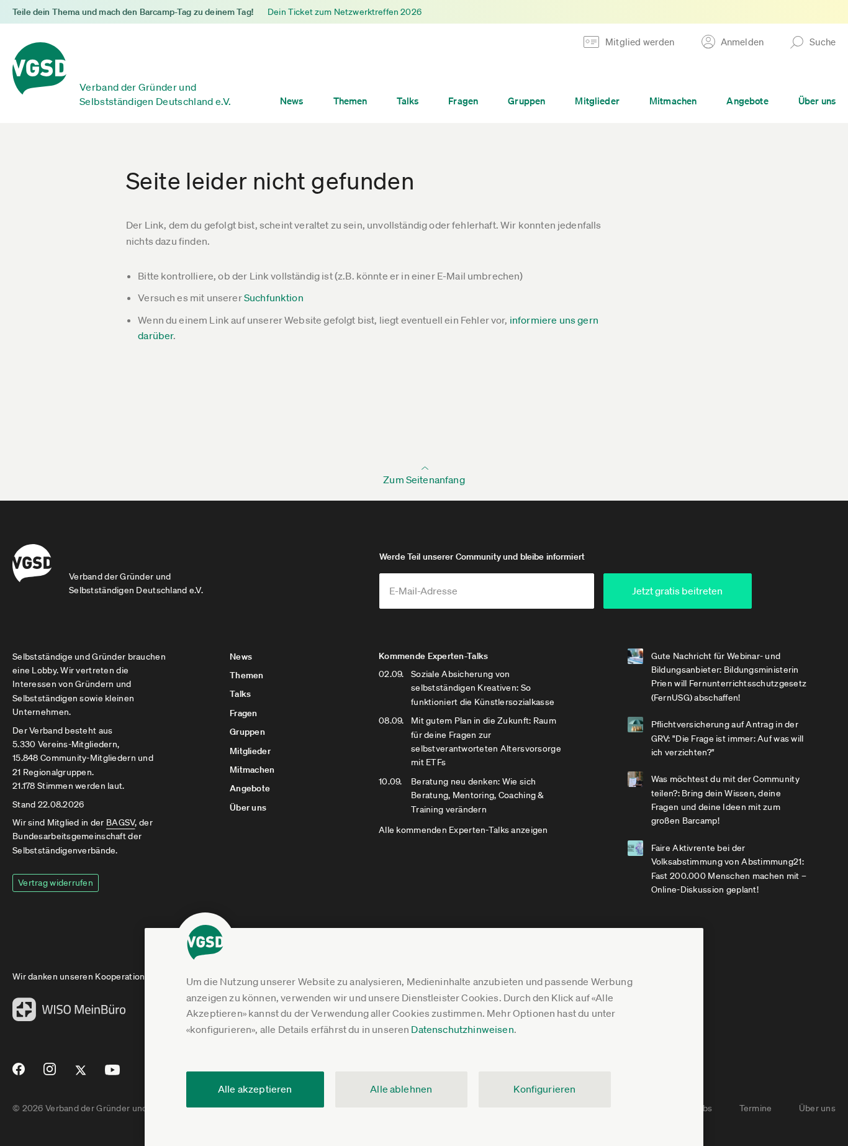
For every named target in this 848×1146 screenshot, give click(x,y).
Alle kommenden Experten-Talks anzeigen (463, 829)
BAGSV (120, 822)
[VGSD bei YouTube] (113, 1074)
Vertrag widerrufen (55, 882)
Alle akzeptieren (255, 1089)
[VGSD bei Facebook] (17, 1074)
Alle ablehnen (401, 1089)
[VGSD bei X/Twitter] (81, 1075)
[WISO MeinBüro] (69, 1013)
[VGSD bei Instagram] (50, 1074)
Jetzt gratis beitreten (677, 590)
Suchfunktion (274, 297)
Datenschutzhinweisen (462, 1029)
